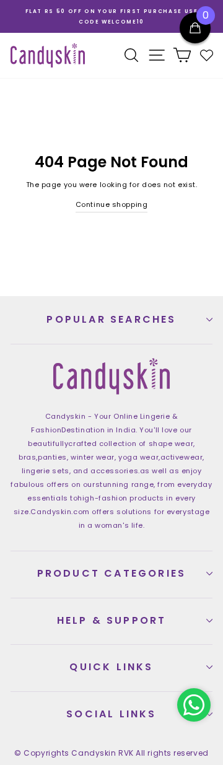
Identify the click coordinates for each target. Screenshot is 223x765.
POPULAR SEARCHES (111, 319)
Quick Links (111, 667)
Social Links (111, 714)
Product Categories (111, 573)
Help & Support (112, 620)
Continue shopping (111, 204)
